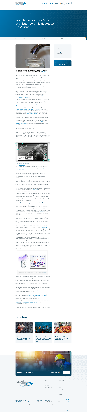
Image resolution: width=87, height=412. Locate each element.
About (59, 8)
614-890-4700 (26, 401)
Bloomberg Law (22, 163)
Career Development (43, 8)
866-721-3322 (18, 401)
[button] (70, 8)
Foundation (61, 380)
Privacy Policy (61, 389)
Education (34, 8)
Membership (52, 8)
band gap (42, 211)
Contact (65, 8)
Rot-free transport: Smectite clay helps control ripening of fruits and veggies (61, 338)
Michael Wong (35, 189)
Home (17, 38)
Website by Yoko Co (67, 410)
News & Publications (25, 8)
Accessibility (61, 392)
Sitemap (60, 394)
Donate (56, 3)
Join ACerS (68, 3)
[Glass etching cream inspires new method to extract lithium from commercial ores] (24, 327)
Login (62, 3)
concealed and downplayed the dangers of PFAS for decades (29, 109)
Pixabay (44, 71)
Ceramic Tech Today (31, 38)
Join (60, 387)
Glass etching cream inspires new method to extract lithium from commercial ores (23, 338)
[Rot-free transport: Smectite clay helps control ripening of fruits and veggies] (62, 327)
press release (44, 227)
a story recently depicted (31, 113)
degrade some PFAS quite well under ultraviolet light (27, 185)
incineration (22, 165)
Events (17, 8)
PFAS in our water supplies (24, 168)
